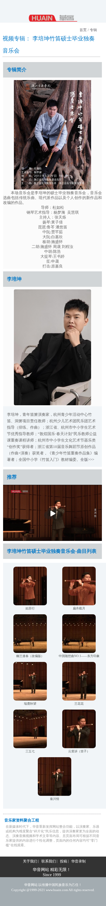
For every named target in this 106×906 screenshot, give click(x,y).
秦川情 (54, 799)
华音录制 (78, 861)
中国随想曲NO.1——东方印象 (79, 656)
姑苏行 (30, 608)
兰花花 (79, 703)
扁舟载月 (79, 608)
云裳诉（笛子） (79, 751)
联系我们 (48, 861)
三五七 (30, 751)
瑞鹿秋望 (30, 703)
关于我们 (30, 861)
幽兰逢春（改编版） (30, 656)
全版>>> (87, 460)
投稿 (63, 861)
